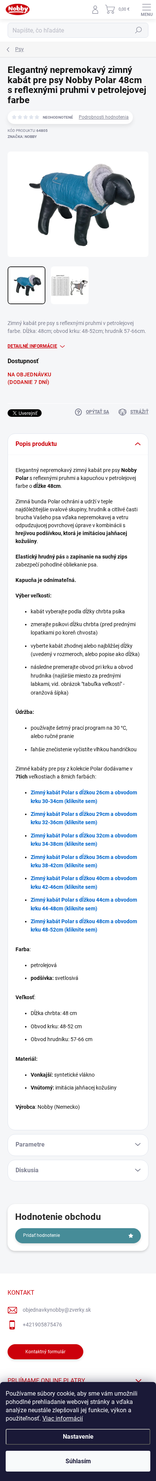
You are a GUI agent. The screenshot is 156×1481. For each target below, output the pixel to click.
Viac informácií (62, 1418)
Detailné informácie (32, 346)
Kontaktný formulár (45, 1351)
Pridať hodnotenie (41, 1235)
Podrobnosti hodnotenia (104, 117)
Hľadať (138, 30)
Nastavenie (78, 1436)
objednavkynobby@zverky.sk (57, 1310)
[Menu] (146, 9)
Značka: (22, 137)
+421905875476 (42, 1325)
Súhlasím (78, 1461)
